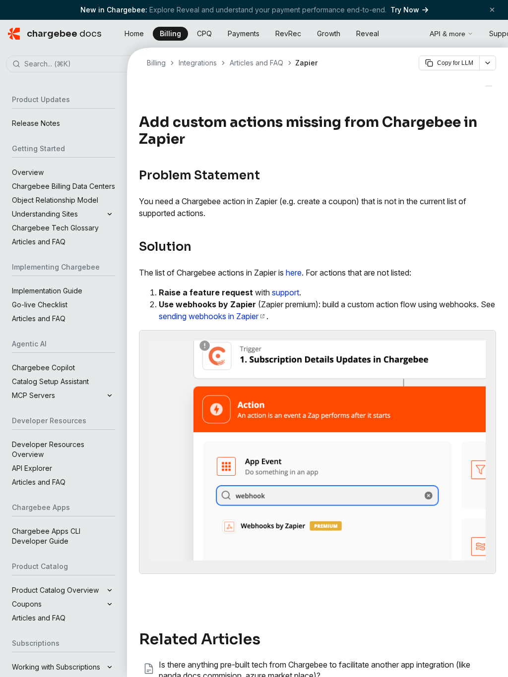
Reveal (367, 33)
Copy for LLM (455, 62)
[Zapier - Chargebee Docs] (488, 86)
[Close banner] (492, 9)
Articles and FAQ (38, 241)
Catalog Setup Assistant (50, 381)
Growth (328, 33)
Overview (28, 172)
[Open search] (411, 32)
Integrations (198, 62)
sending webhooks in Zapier (208, 316)
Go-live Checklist (39, 304)
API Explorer (32, 468)
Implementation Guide (47, 290)
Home (134, 33)
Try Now (404, 9)
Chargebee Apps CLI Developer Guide (46, 536)
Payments (243, 33)
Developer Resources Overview (48, 449)
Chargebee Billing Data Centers (63, 186)
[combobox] (78, 64)
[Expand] (109, 214)
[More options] (488, 63)
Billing (170, 33)
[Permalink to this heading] (190, 139)
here (294, 273)
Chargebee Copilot (43, 367)
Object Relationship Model (55, 200)
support (285, 292)
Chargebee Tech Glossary (55, 228)
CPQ (204, 33)
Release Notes (36, 123)
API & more (447, 34)
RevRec (288, 33)
